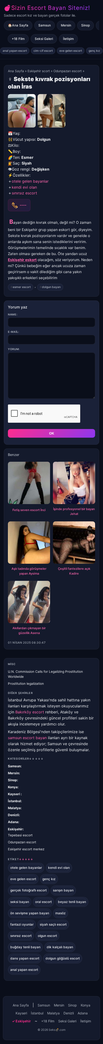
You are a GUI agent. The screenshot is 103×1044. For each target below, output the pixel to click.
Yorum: (14, 349)
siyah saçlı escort (53, 924)
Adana (13, 822)
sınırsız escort (24, 193)
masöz (60, 913)
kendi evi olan (24, 187)
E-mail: (13, 331)
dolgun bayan (51, 287)
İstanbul (14, 801)
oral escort (43, 902)
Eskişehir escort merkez (26, 849)
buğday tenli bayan (25, 947)
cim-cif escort (43, 50)
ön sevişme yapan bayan (29, 913)
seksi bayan (19, 902)
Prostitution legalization (26, 683)
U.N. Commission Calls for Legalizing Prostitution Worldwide (45, 674)
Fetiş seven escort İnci (29, 510)
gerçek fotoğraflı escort (28, 890)
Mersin (66, 25)
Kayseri (14, 794)
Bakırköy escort (29, 712)
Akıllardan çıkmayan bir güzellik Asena (29, 630)
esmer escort (22, 287)
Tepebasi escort (20, 835)
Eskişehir (15, 829)
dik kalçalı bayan (60, 947)
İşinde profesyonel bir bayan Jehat (74, 511)
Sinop (85, 25)
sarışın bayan (63, 890)
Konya (12, 787)
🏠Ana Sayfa (18, 25)
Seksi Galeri (44, 39)
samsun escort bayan (27, 737)
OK (51, 433)
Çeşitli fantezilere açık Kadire (74, 571)
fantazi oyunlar (22, 924)
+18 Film (18, 39)
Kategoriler (26, 758)
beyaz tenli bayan (72, 902)
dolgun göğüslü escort (63, 958)
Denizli (13, 815)
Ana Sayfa (16, 71)
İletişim (68, 39)
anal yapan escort (15, 50)
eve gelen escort (70, 50)
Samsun (44, 25)
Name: (12, 314)
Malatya (14, 808)
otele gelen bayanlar (30, 181)
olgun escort (47, 936)
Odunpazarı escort (67, 71)
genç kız (94, 50)
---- (23, 205)
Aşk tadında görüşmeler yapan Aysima (28, 571)
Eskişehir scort (39, 71)
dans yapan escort (24, 958)
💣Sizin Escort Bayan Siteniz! (47, 7)
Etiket (20, 859)
